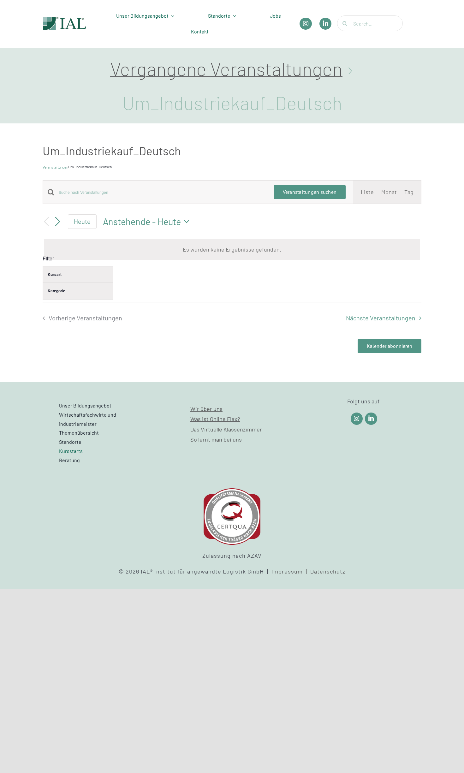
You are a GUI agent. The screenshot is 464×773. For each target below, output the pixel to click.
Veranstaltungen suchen (309, 192)
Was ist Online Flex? (215, 418)
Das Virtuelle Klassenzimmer (226, 429)
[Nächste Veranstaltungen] (58, 221)
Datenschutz (327, 571)
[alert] (232, 249)
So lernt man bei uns (216, 439)
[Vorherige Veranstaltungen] (46, 221)
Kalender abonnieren (389, 346)
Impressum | (290, 571)
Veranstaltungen (55, 167)
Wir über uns (206, 408)
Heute (82, 221)
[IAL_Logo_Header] (65, 19)
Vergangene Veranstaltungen (226, 68)
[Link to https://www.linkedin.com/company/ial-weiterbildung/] (371, 419)
